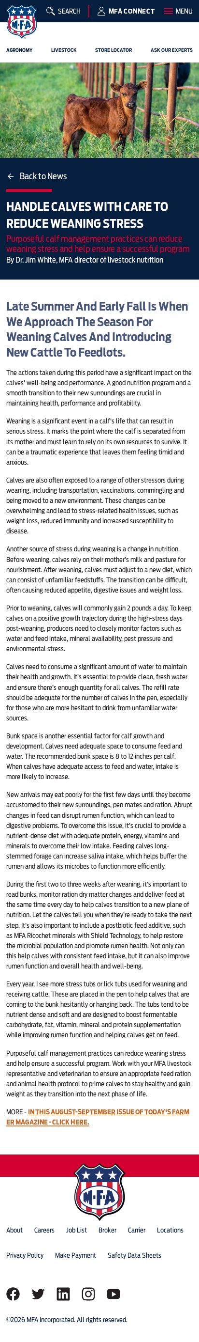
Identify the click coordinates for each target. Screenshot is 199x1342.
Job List (76, 1230)
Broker (107, 1230)
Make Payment (75, 1255)
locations (170, 1230)
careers (44, 1230)
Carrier (136, 1230)
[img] (21, 22)
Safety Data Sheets (134, 1255)
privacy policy (24, 1255)
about (14, 1230)
